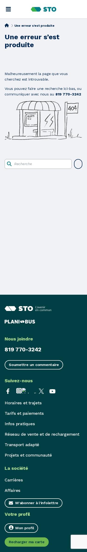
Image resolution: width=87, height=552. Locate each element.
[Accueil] (7, 25)
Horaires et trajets (23, 402)
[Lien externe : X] (41, 390)
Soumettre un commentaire (34, 365)
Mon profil (24, 528)
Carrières (14, 479)
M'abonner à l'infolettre (36, 503)
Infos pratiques (20, 423)
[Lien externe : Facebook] (8, 390)
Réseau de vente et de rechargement (42, 434)
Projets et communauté (28, 455)
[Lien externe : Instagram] (19, 390)
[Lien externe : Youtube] (52, 390)
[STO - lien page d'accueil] (43, 9)
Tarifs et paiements (24, 413)
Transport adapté (22, 444)
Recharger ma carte (27, 542)
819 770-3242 (23, 349)
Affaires (12, 490)
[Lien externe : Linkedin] (30, 390)
